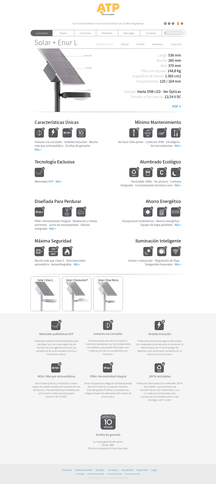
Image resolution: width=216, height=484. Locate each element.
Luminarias (42, 33)
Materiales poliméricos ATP (56, 334)
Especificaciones (104, 44)
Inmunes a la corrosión (108, 334)
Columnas (85, 33)
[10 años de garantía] (108, 428)
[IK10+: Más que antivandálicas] (56, 371)
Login (154, 470)
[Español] (178, 23)
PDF (175, 106)
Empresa (67, 470)
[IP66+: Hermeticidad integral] (108, 371)
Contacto (151, 33)
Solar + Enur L (55, 42)
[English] (182, 23)
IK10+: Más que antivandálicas (56, 376)
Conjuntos (176, 44)
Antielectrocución (159, 334)
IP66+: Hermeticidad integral (108, 376)
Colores (140, 44)
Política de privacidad (95, 474)
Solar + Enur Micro (108, 280)
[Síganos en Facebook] (169, 23)
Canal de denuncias (132, 474)
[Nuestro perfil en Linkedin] (165, 23)
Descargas (128, 33)
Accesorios (157, 44)
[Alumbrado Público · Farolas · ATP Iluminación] (108, 15)
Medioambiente (83, 470)
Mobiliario (107, 33)
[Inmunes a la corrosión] (108, 329)
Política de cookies (114, 474)
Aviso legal (80, 474)
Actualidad (127, 470)
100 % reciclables (160, 376)
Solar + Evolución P (77, 280)
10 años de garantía (108, 435)
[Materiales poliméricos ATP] (56, 329)
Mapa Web (142, 470)
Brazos (63, 33)
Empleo (100, 470)
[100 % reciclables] (159, 371)
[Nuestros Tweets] (173, 23)
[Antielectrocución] (159, 329)
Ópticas (125, 44)
